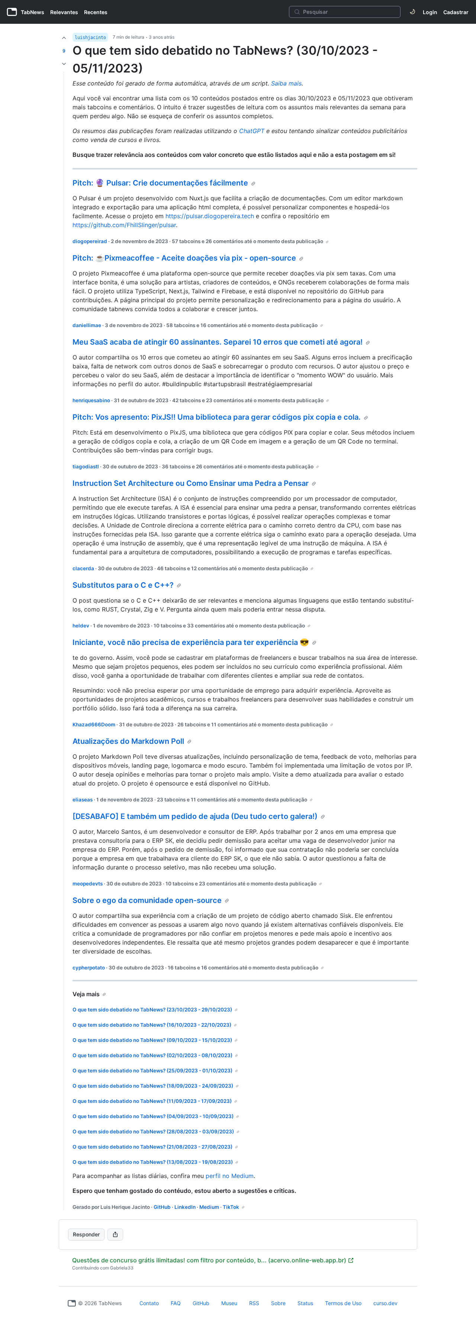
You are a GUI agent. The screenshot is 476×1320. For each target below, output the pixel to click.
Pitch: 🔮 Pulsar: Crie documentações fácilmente (160, 182)
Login (430, 12)
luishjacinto (90, 37)
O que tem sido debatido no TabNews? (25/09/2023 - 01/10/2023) (152, 1071)
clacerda (83, 568)
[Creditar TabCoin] (64, 38)
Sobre (278, 1303)
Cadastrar (456, 12)
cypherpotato (89, 968)
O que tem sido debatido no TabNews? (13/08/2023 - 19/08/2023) (153, 1162)
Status (305, 1303)
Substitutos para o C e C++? (123, 585)
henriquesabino (91, 400)
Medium (209, 1207)
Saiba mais (286, 83)
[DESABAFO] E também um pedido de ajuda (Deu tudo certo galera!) (195, 816)
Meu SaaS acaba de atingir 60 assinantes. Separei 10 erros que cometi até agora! (218, 342)
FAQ (176, 1303)
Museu (229, 1303)
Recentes (95, 12)
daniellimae (87, 325)
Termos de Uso (343, 1303)
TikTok (231, 1207)
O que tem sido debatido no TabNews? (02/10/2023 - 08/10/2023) (152, 1055)
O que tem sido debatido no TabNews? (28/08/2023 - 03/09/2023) (153, 1132)
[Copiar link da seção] (253, 183)
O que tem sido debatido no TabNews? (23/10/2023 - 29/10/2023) (152, 1010)
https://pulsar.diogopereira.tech (209, 216)
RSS (254, 1303)
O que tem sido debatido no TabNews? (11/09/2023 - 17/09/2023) (152, 1101)
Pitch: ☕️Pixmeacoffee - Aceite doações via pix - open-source (184, 258)
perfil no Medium (230, 1175)
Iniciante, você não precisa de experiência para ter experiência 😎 (191, 642)
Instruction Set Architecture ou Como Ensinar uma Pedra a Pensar (191, 483)
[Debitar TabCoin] (64, 64)
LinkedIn (185, 1207)
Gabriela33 (122, 1268)
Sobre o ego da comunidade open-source (147, 900)
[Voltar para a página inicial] (72, 1303)
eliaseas (83, 800)
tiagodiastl (86, 466)
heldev (81, 626)
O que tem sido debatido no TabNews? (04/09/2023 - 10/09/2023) (153, 1116)
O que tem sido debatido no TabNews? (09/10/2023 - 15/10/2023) (152, 1040)
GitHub (162, 1207)
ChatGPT (251, 131)
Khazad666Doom (94, 724)
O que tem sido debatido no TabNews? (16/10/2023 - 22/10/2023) (152, 1025)
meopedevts (88, 884)
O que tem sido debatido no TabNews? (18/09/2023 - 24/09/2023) (153, 1086)
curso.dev (385, 1303)
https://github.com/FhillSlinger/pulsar (124, 225)
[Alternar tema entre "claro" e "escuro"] (412, 12)
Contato (149, 1303)
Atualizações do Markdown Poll (128, 741)
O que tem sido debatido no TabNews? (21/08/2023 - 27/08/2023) (152, 1147)
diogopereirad (90, 241)
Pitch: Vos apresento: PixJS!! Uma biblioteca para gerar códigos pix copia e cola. (217, 417)
